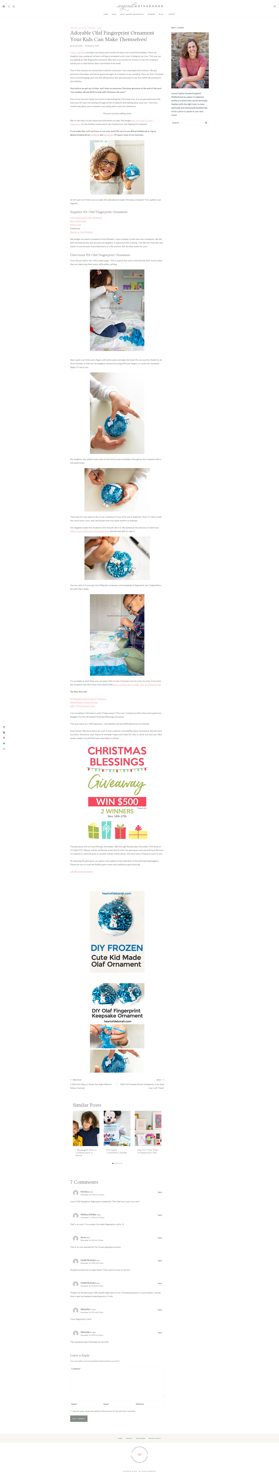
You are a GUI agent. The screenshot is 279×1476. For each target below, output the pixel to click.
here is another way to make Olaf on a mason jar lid (136, 684)
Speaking (151, 14)
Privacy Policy (155, 1438)
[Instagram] (14, 6)
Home (106, 14)
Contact (171, 14)
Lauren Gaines (77, 46)
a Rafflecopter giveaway (81, 871)
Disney (99, 28)
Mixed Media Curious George (84, 702)
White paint (75, 224)
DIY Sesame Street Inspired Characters (88, 699)
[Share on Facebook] (4, 727)
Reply (160, 1192)
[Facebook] (4, 6)
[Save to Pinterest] (4, 738)
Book (114, 14)
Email (107, 1404)
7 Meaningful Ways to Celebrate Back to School (85, 1153)
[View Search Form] (274, 6)
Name (74, 1404)
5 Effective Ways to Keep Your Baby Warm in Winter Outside (91, 1084)
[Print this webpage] (4, 749)
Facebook (94, 135)
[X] (9, 6)
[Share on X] (4, 732)
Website (140, 1404)
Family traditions (78, 52)
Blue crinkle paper (78, 221)
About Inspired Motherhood (132, 14)
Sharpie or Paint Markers (81, 232)
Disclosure (140, 1438)
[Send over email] (4, 743)
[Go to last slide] (76, 1136)
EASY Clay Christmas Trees (82, 706)
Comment (76, 1368)
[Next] (158, 1136)
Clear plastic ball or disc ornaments (86, 217)
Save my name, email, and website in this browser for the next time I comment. (104, 1411)
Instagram (108, 135)
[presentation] (86, 1128)
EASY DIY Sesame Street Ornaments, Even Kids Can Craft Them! (142, 1084)
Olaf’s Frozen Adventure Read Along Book (90, 531)
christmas (91, 28)
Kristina (85, 1191)
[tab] (112, 1163)
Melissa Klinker (88, 1214)
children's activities (78, 28)
